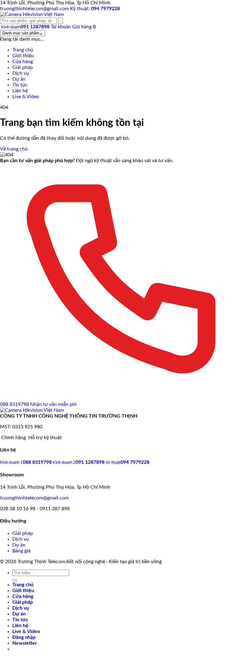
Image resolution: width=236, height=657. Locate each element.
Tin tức (20, 619)
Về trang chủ (14, 148)
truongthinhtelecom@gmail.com (34, 497)
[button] (24, 643)
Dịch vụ (20, 539)
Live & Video (26, 631)
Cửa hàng (22, 596)
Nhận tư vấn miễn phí (53, 404)
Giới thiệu (23, 590)
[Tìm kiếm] (60, 21)
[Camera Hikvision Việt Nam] (32, 14)
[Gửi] (14, 580)
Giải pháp (22, 533)
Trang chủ (22, 584)
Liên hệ (20, 625)
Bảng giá (21, 550)
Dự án (19, 545)
